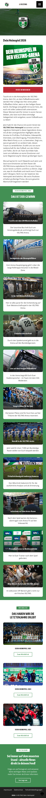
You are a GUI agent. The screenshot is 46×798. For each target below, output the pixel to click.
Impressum (8, 790)
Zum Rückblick (23, 654)
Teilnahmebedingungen (33, 790)
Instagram (23, 780)
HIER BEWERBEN (23, 90)
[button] (42, 794)
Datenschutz (18, 790)
